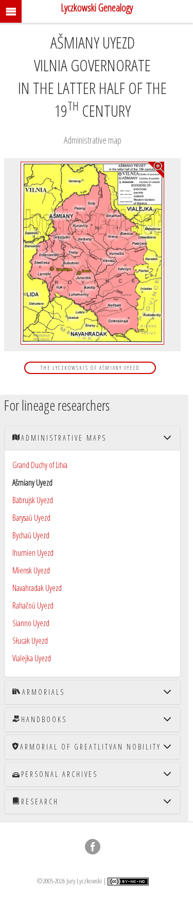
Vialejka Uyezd (31, 658)
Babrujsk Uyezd (32, 500)
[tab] (92, 438)
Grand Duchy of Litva (39, 465)
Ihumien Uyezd (33, 552)
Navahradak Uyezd (37, 588)
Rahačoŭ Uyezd (33, 605)
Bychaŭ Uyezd (30, 535)
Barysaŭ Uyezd (31, 517)
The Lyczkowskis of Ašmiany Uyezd (90, 367)
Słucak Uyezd (30, 640)
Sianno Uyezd (30, 623)
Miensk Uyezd (31, 570)
